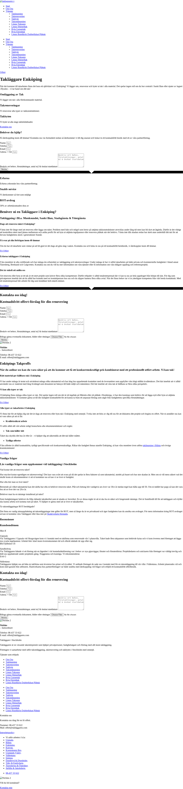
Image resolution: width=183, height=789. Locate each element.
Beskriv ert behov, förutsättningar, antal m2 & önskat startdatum (29, 166)
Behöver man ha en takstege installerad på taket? (22, 494)
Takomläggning (18, 21)
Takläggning (17, 14)
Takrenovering (18, 16)
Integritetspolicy (7, 732)
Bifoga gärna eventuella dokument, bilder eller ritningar (25, 336)
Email (3, 149)
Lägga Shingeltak (19, 26)
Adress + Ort (6, 152)
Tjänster (9, 11)
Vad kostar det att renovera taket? (15, 469)
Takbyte (15, 19)
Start (8, 6)
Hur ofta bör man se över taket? (14, 482)
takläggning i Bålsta (152, 445)
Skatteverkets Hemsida (57, 514)
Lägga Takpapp (18, 24)
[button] (91, 469)
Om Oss (9, 8)
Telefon (3, 146)
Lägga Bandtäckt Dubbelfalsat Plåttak (28, 34)
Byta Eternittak (18, 32)
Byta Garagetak (18, 29)
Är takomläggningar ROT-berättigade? (17, 506)
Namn (3, 143)
